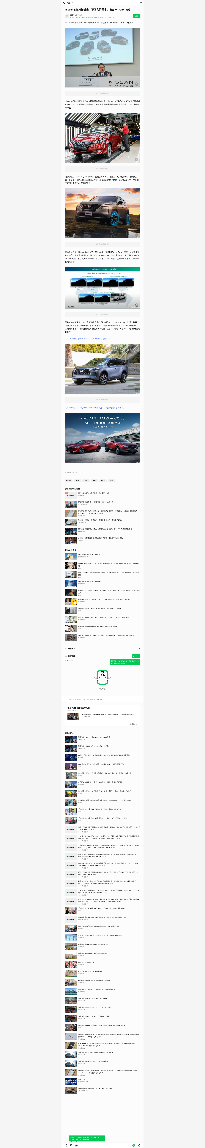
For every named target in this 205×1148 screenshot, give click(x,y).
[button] (66, 1145)
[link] (71, 1145)
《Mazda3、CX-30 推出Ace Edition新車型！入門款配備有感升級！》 (95, 408)
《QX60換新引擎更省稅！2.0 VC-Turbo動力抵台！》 (88, 338)
